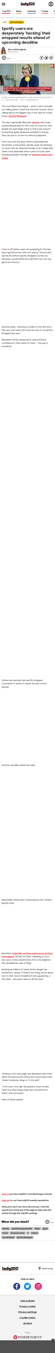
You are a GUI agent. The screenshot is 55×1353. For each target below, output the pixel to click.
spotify (6, 1228)
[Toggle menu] (4, 4)
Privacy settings (27, 1312)
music (37, 1228)
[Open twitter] (27, 1286)
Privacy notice (27, 1306)
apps (45, 1228)
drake (5, 1233)
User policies (27, 1300)
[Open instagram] (38, 1286)
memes (35, 122)
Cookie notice (27, 1317)
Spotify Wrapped (17, 116)
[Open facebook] (16, 1286)
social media (8, 1237)
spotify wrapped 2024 (22, 1228)
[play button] (27, 79)
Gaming (31, 11)
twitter (34, 1233)
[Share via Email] (51, 58)
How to (5, 1194)
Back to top (47, 1268)
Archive (27, 1323)
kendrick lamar (17, 1233)
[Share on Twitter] (46, 58)
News (19, 11)
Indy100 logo (27, 4)
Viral (4, 22)
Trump (44, 11)
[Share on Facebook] (41, 58)
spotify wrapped (16, 22)
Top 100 (6, 11)
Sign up (5, 1200)
